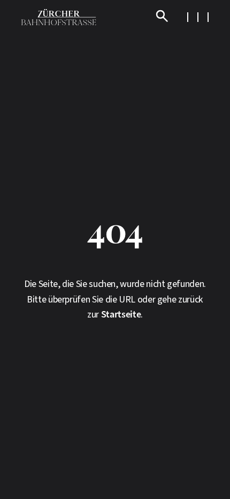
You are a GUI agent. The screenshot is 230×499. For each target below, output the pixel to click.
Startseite (121, 314)
